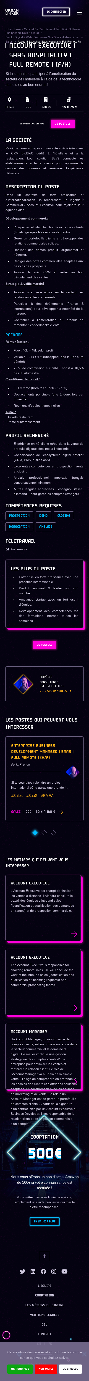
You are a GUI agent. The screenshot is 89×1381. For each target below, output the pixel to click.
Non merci (46, 1369)
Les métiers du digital (44, 1305)
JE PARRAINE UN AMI (32, 123)
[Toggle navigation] (79, 12)
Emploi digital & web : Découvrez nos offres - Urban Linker (42, 37)
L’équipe (44, 1286)
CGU (44, 1325)
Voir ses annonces (53, 691)
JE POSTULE (63, 124)
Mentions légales (45, 1315)
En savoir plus (44, 1222)
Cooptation (44, 1295)
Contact (44, 1334)
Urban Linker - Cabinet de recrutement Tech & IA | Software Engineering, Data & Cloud (42, 31)
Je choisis (70, 1369)
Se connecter (56, 12)
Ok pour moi (20, 1369)
